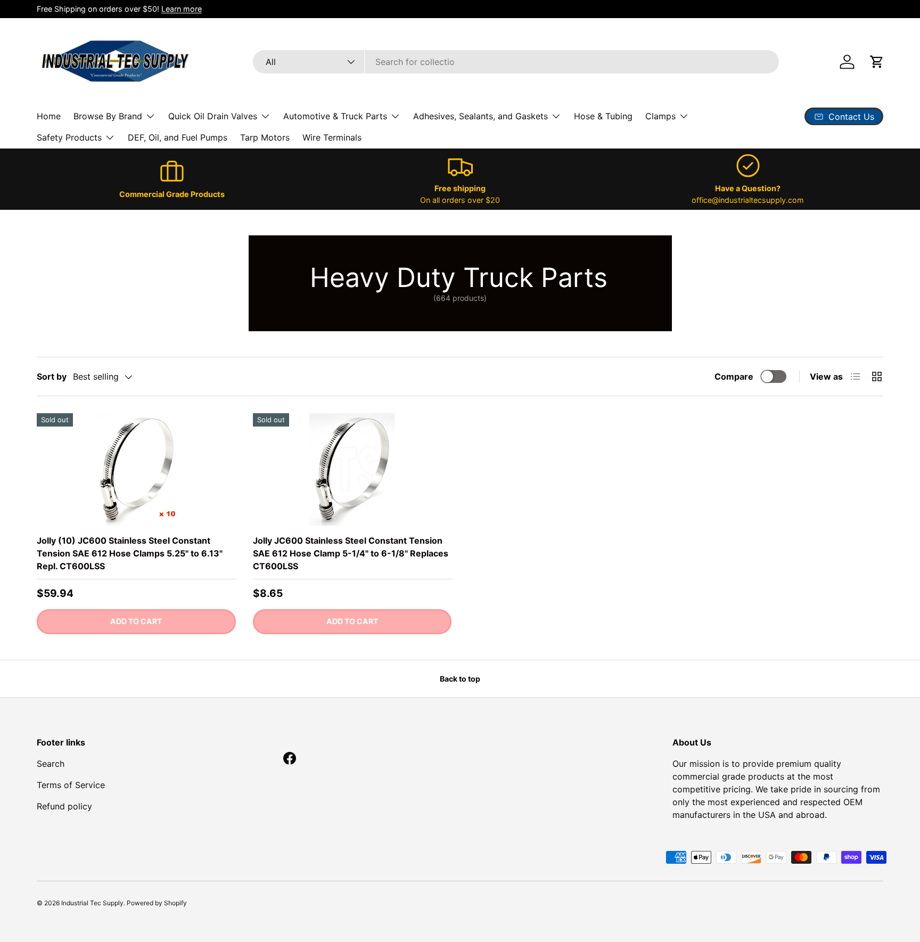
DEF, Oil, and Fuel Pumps (177, 137)
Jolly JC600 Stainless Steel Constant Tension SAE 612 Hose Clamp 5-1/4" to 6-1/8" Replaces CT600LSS (350, 553)
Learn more (181, 8)
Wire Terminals (332, 137)
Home (49, 116)
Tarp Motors (265, 137)
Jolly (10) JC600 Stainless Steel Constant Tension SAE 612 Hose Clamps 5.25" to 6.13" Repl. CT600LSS (130, 553)
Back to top (460, 678)
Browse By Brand (107, 116)
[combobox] (516, 61)
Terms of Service (71, 785)
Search (50, 763)
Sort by (52, 376)
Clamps (660, 116)
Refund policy (64, 806)
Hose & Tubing (603, 116)
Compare (733, 376)
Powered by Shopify (157, 903)
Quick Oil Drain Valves (212, 116)
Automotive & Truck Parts (335, 116)
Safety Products (69, 137)
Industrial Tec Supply (92, 903)
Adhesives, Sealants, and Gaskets (480, 116)
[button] (877, 61)
